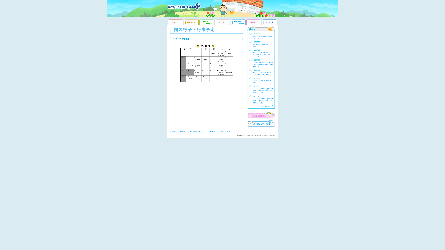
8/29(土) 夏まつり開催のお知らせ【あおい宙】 (262, 73)
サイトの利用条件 (178, 132)
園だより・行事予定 (238, 22)
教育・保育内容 (207, 22)
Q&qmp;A (254, 22)
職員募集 (211, 132)
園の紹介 (191, 22)
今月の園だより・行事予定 (261, 124)
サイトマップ (225, 132)
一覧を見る (266, 106)
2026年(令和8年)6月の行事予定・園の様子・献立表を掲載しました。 (263, 91)
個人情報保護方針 (196, 132)
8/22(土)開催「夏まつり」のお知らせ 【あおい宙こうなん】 (262, 54)
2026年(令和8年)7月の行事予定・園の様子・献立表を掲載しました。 (263, 64)
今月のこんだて (261, 115)
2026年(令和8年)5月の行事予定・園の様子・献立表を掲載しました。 (263, 101)
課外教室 (270, 22)
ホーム (175, 22)
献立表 (223, 22)
